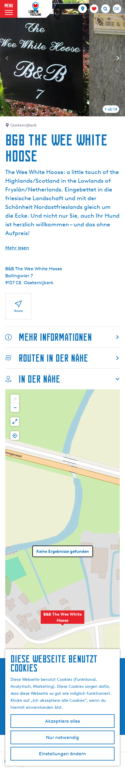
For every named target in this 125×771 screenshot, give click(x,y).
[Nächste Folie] (118, 58)
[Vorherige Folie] (7, 58)
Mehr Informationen (55, 337)
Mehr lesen (17, 248)
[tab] (111, 109)
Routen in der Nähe (53, 358)
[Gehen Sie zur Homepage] (35, 9)
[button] (62, 620)
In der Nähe (39, 379)
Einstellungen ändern (62, 753)
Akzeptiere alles (62, 721)
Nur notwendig (62, 737)
